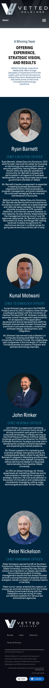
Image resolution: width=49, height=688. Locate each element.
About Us (33, 635)
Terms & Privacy (14, 643)
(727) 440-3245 (38, 673)
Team (21, 635)
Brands (10, 635)
